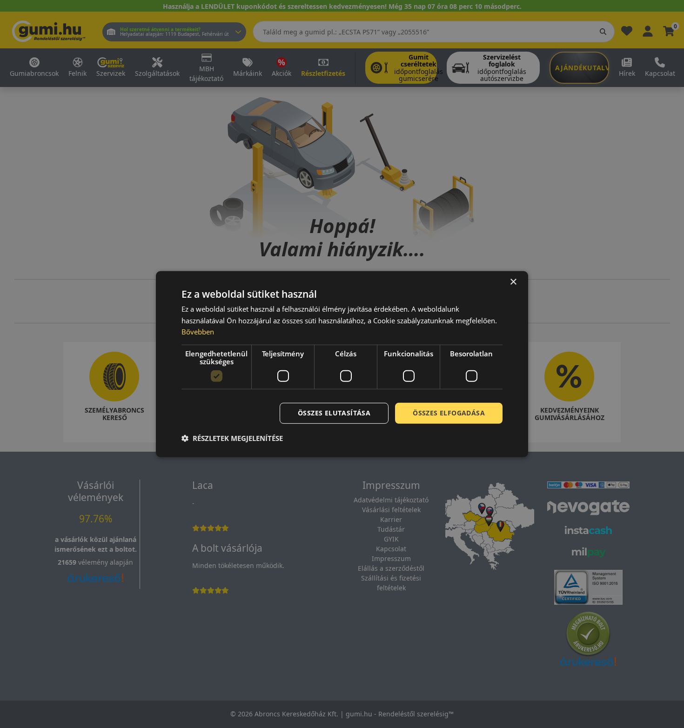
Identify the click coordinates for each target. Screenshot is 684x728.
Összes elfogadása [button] (449, 412)
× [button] (513, 281)
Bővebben (197, 331)
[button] (232, 438)
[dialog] (342, 364)
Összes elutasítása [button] (334, 412)
